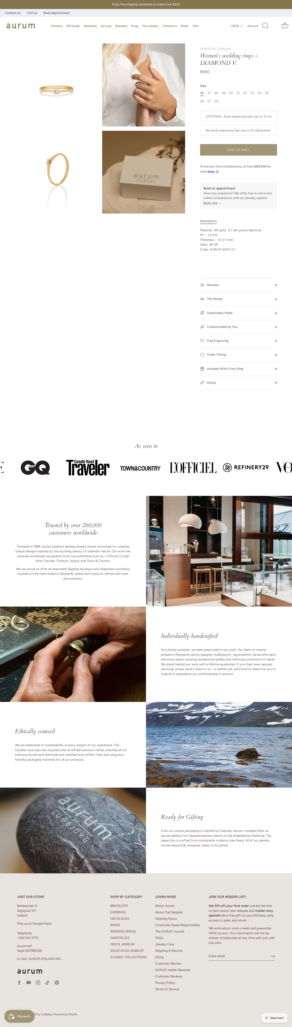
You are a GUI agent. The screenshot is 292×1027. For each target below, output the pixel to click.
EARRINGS (118, 912)
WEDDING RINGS (123, 931)
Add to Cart (238, 149)
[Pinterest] (57, 982)
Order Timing (216, 355)
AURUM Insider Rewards (172, 970)
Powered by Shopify (65, 1014)
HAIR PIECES (119, 938)
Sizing (211, 383)
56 (202, 101)
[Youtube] (29, 982)
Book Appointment (56, 13)
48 (216, 93)
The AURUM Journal (169, 931)
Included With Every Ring (224, 369)
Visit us (32, 13)
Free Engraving (217, 341)
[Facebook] (19, 982)
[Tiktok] (47, 982)
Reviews (212, 285)
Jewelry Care (164, 944)
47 (209, 93)
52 (245, 93)
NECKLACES (119, 919)
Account (252, 26)
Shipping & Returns (168, 951)
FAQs (159, 938)
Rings (134, 26)
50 (231, 93)
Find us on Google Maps (34, 923)
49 (224, 93)
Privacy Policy (165, 983)
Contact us (13, 13)
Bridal (184, 26)
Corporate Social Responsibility (177, 925)
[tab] (210, 221)
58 (216, 101)
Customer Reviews (168, 976)
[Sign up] (273, 956)
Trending (56, 26)
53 (252, 93)
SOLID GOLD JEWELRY (127, 951)
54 (259, 93)
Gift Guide (73, 26)
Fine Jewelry (150, 26)
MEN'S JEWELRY (122, 944)
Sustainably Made (219, 313)
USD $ (235, 26)
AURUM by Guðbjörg (215, 49)
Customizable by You (222, 327)
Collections (169, 26)
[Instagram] (38, 982)
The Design (214, 299)
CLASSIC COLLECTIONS (128, 957)
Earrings (106, 26)
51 (238, 93)
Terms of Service (167, 989)
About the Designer (169, 912)
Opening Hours (166, 919)
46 (202, 93)
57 (209, 101)
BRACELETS (119, 906)
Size (203, 86)
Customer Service (168, 963)
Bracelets (121, 26)
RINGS (115, 925)
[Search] (265, 26)
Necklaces (90, 26)
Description (208, 221)
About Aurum (164, 906)
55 (267, 93)
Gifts (195, 26)
